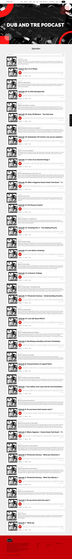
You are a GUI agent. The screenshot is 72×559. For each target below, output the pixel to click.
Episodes (25, 1)
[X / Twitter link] (46, 2)
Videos (30, 1)
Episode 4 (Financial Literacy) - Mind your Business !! (28, 445)
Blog (37, 1)
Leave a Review (51, 1)
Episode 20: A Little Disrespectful (24, 82)
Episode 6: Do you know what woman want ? (26, 400)
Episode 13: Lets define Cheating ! (24, 241)
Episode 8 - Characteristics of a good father (26, 355)
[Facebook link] (44, 2)
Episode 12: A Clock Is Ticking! (24, 264)
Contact (41, 1)
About (34, 1)
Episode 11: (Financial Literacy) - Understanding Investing (29, 286)
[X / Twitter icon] (59, 544)
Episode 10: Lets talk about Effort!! (24, 309)
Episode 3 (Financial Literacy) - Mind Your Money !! (27, 468)
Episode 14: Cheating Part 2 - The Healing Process (27, 218)
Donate (57, 1)
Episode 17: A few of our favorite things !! (26, 150)
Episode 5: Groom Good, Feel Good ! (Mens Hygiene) (28, 423)
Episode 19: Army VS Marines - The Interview (26, 105)
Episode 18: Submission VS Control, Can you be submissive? (29, 128)
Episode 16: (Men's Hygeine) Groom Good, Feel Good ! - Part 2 (29, 173)
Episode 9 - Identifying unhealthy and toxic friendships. (28, 332)
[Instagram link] (47, 2)
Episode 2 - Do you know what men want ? (26, 491)
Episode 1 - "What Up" (22, 513)
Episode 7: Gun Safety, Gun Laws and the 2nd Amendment (29, 377)
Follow (63, 1)
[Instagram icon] (61, 544)
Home (22, 1)
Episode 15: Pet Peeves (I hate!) (24, 196)
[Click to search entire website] (60, 2)
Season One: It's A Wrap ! (22, 59)
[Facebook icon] (57, 544)
